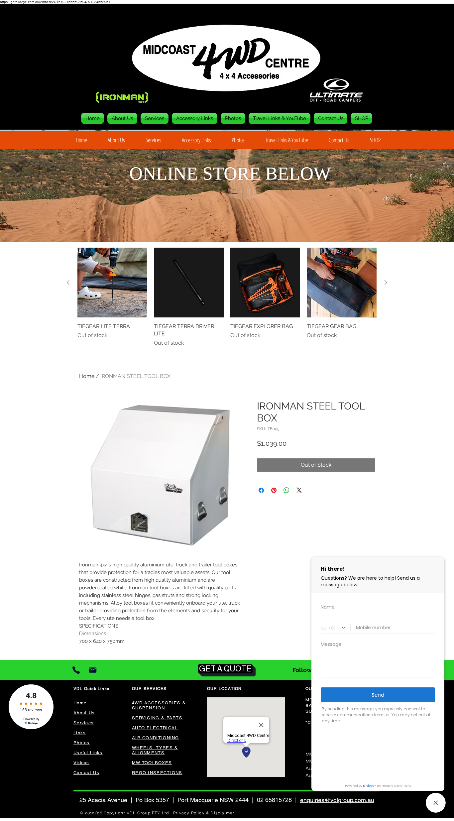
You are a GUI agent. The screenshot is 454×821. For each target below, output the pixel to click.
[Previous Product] (68, 283)
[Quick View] (112, 282)
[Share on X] (299, 490)
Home (86, 376)
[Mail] (92, 670)
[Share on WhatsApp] (286, 490)
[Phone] (76, 670)
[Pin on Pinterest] (274, 490)
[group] (227, 297)
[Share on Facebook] (261, 490)
